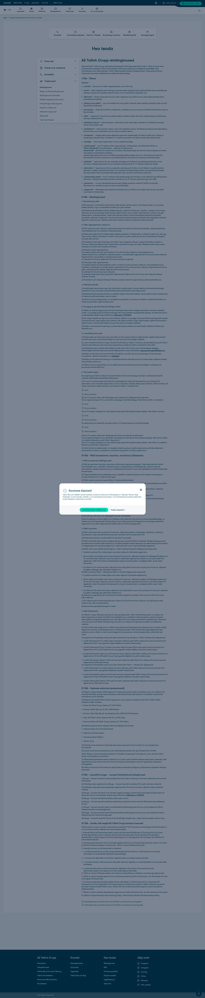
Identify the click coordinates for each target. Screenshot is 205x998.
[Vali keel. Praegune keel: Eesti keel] (141, 490)
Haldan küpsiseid (117, 510)
